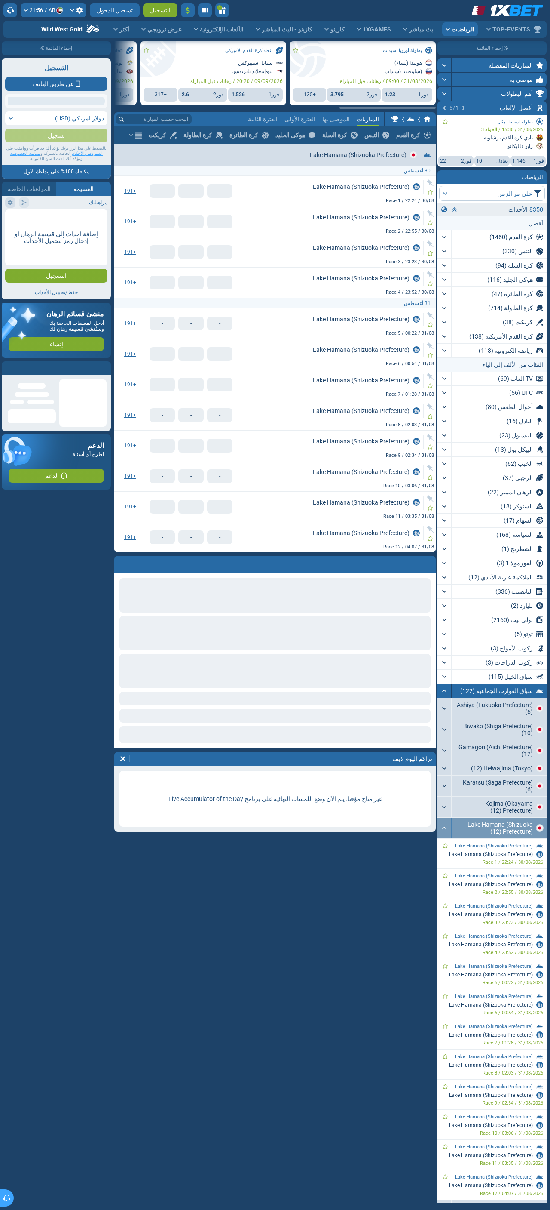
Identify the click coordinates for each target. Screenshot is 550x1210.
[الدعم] (10, 10)
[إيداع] (188, 10)
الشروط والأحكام (87, 170)
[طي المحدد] (454, 209)
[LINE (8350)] (427, 119)
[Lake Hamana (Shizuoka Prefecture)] (395, 119)
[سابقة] (463, 108)
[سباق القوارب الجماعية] (411, 119)
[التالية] (444, 108)
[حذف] (123, 759)
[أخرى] (135, 135)
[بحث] (121, 119)
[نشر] (444, 65)
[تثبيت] (430, 183)
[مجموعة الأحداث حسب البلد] (444, 209)
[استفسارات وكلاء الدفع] (205, 10)
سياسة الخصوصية (25, 170)
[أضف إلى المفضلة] (445, 121)
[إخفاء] (444, 691)
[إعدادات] (76, 10)
